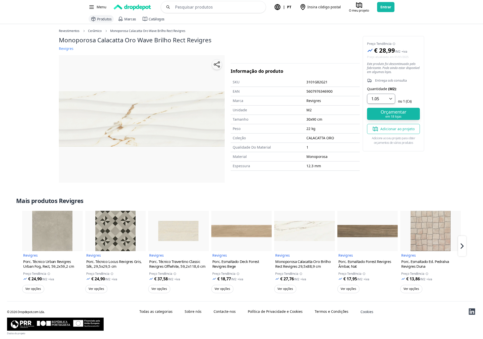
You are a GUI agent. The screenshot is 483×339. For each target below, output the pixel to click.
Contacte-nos (225, 312)
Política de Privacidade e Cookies (275, 312)
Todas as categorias (156, 312)
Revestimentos (69, 31)
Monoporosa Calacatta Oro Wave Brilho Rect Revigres (147, 31)
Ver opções (33, 289)
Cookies (366, 311)
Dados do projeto (16, 333)
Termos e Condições (331, 312)
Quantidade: (382, 89)
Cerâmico (95, 31)
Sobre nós (193, 312)
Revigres (30, 255)
